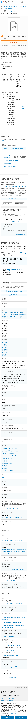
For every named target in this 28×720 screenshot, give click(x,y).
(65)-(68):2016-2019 (12, 11)
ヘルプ (15, 195)
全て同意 (21, 717)
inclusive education (8, 458)
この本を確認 (15, 221)
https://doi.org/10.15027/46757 (11, 540)
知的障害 (4, 466)
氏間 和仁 (5, 347)
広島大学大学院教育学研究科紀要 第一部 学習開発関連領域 (15, 8)
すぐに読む (15, 42)
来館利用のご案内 (20, 253)
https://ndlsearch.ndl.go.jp (10, 508)
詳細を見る (23, 108)
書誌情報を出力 (8, 163)
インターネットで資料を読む (8, 698)
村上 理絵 (5, 342)
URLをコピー (9, 157)
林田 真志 (5, 350)
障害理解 (4, 461)
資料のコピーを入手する (7, 700)
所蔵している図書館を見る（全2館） (14, 148)
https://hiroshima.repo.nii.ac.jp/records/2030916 (13, 618)
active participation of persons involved (13, 451)
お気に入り (5, 157)
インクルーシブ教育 (7, 471)
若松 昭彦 (5, 345)
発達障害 (4, 468)
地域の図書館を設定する (14, 199)
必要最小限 (7, 717)
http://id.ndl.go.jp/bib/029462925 (12, 517)
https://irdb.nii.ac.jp (8, 580)
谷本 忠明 (5, 352)
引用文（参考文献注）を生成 (11, 160)
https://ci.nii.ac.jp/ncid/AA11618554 (12, 569)
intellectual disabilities (8, 453)
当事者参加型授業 (7, 463)
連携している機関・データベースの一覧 (14, 186)
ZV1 (3, 477)
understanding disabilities (9, 448)
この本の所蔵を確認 (18, 234)
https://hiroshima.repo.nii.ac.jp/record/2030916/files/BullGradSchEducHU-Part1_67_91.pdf (14, 551)
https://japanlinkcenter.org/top (11, 645)
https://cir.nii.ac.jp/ (7, 636)
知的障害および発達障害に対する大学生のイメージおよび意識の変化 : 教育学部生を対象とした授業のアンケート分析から (14, 315)
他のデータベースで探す (10, 166)
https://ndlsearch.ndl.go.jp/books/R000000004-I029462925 (13, 626)
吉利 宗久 (5, 355)
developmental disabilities (10, 456)
